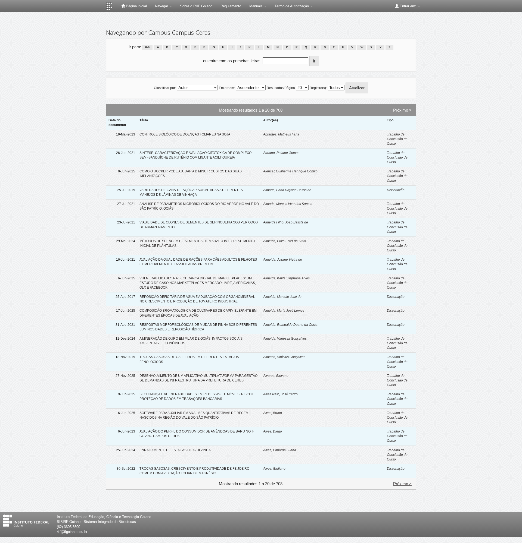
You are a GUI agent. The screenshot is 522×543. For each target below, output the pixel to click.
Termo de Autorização (292, 6)
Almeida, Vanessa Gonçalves (285, 338)
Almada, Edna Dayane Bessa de (287, 190)
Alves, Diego (272, 431)
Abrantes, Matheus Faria (281, 134)
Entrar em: (408, 6)
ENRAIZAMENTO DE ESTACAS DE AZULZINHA (175, 450)
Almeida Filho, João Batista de (285, 222)
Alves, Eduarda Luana (279, 450)
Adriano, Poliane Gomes (281, 153)
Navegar (162, 6)
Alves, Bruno (272, 413)
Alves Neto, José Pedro (280, 394)
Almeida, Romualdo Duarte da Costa (290, 325)
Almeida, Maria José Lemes (283, 310)
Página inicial (136, 6)
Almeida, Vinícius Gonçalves (284, 357)
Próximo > (402, 110)
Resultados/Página (281, 88)
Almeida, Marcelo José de (282, 297)
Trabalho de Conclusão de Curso (397, 139)
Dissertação (396, 190)
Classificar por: (165, 88)
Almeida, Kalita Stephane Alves (286, 278)
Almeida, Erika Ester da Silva (284, 241)
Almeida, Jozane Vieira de (282, 259)
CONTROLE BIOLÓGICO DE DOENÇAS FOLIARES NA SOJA (184, 134)
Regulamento (230, 6)
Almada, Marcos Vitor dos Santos (287, 204)
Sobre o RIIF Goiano (196, 6)
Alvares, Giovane (275, 376)
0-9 (147, 47)
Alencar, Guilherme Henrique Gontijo (290, 171)
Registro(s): (318, 88)
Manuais (256, 6)
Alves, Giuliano (274, 469)
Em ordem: (227, 88)
